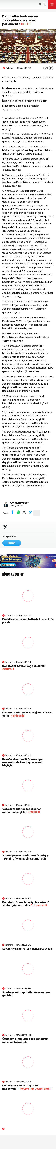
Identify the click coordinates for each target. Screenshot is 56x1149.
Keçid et (11, 543)
